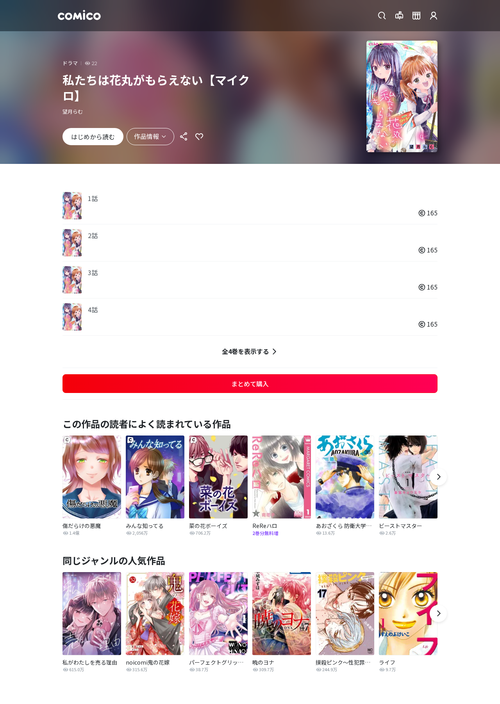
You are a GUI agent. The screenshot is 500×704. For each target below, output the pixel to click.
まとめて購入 (250, 383)
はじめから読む (93, 136)
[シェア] (183, 136)
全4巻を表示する (245, 351)
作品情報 (146, 136)
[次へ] (438, 476)
